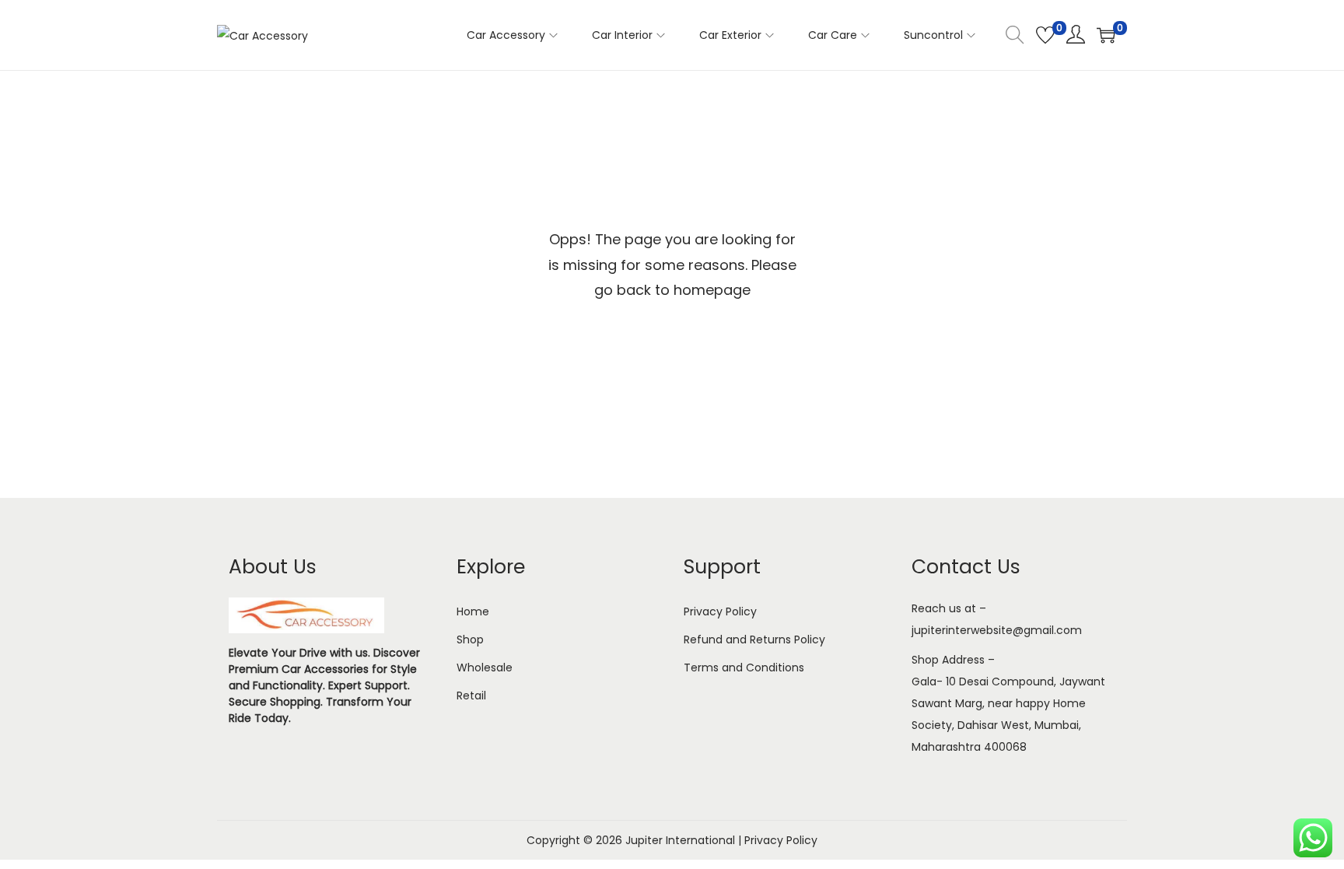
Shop (470, 639)
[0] (1045, 35)
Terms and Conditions (744, 667)
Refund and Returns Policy (754, 639)
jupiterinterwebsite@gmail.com (997, 630)
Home (473, 611)
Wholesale (485, 667)
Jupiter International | (684, 840)
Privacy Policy (720, 611)
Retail (471, 695)
